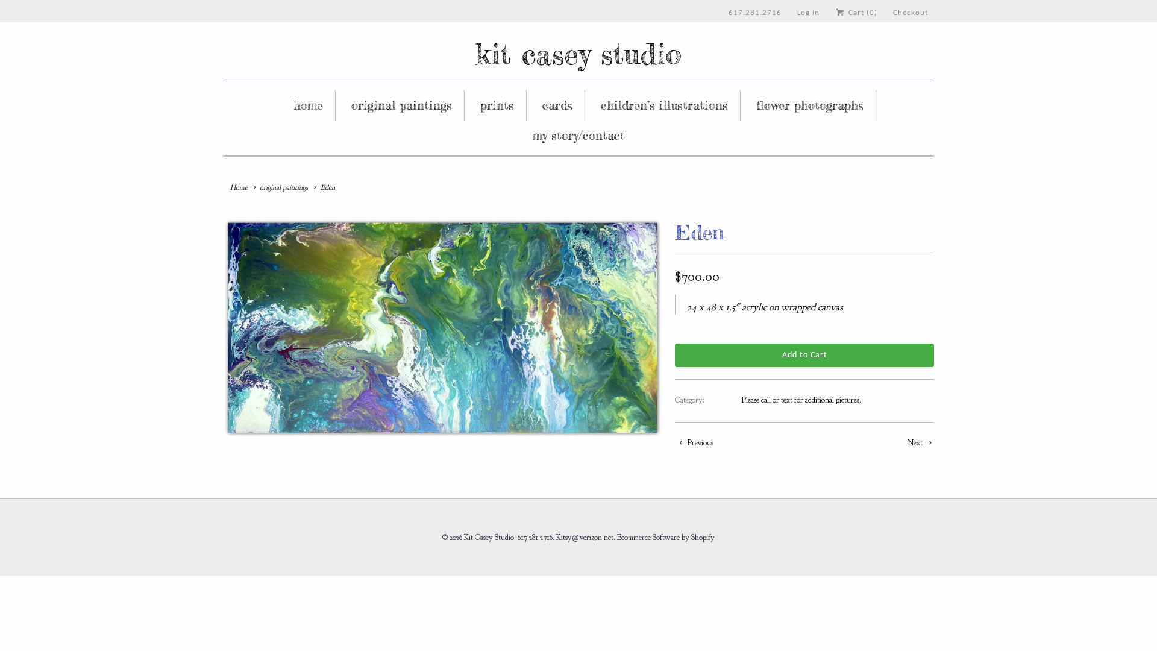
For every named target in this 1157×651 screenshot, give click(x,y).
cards (557, 105)
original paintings (401, 105)
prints (497, 105)
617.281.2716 (755, 13)
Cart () (861, 13)
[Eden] (443, 328)
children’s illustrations (664, 105)
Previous (699, 443)
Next (916, 443)
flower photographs (810, 105)
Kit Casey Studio (578, 54)
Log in (808, 13)
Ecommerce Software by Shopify (666, 537)
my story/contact (579, 135)
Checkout (910, 13)
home (308, 105)
